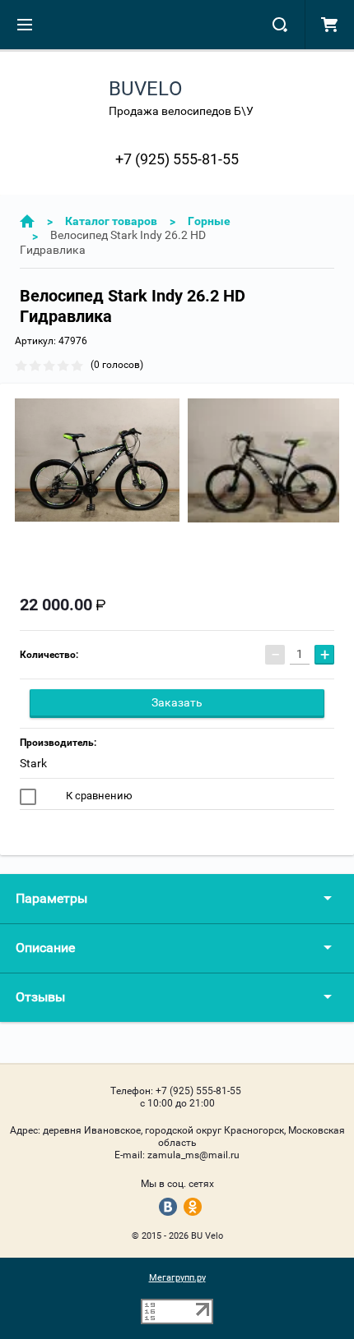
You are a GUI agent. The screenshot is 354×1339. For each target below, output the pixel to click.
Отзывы (40, 997)
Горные (209, 221)
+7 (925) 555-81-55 (177, 159)
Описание (45, 947)
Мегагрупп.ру (177, 1277)
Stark (33, 763)
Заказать (177, 702)
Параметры (51, 898)
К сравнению (98, 795)
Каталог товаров (111, 221)
